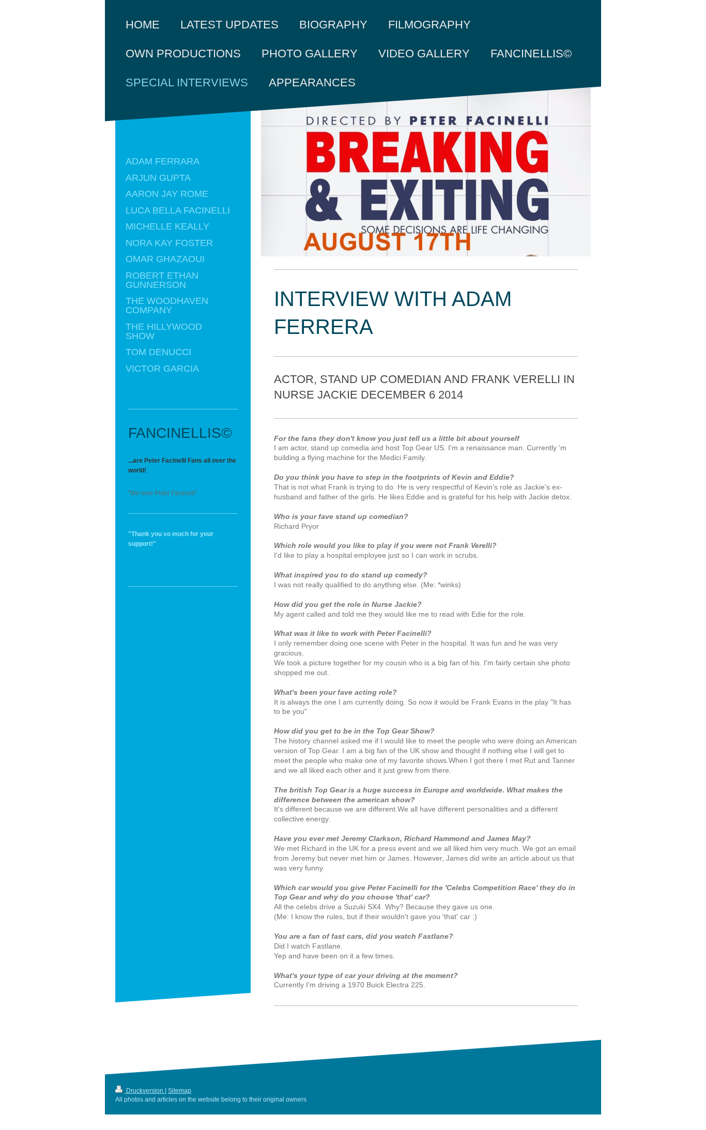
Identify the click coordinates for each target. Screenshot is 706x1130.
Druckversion (145, 1090)
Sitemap (179, 1090)
